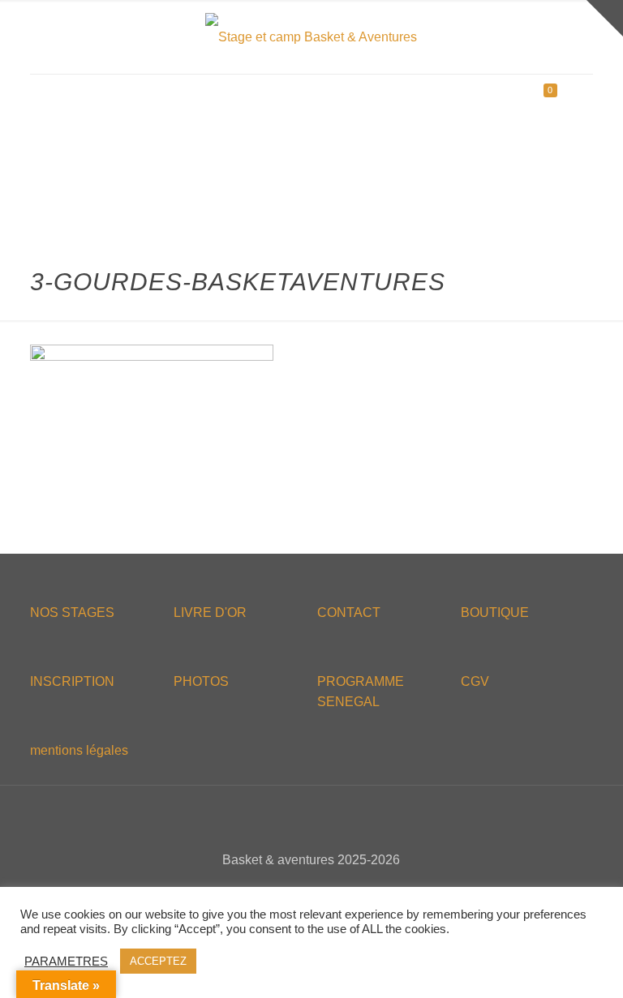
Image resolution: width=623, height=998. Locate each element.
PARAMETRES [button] (66, 961)
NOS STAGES (72, 612)
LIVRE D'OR (210, 612)
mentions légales (79, 750)
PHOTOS (201, 681)
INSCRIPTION (72, 681)
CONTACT (348, 612)
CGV (475, 681)
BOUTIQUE (495, 612)
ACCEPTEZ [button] (158, 961)
